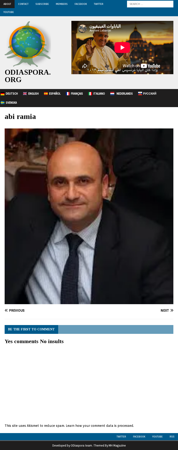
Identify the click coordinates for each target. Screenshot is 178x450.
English (33, 93)
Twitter (98, 4)
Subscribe (42, 4)
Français (77, 93)
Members (62, 4)
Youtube (157, 436)
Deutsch (12, 93)
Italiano (99, 93)
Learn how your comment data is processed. (100, 426)
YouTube (8, 12)
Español (54, 93)
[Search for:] (150, 4)
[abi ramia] (89, 301)
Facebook (81, 4)
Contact (23, 4)
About (7, 4)
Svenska (11, 102)
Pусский (149, 93)
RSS (172, 436)
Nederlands (125, 93)
